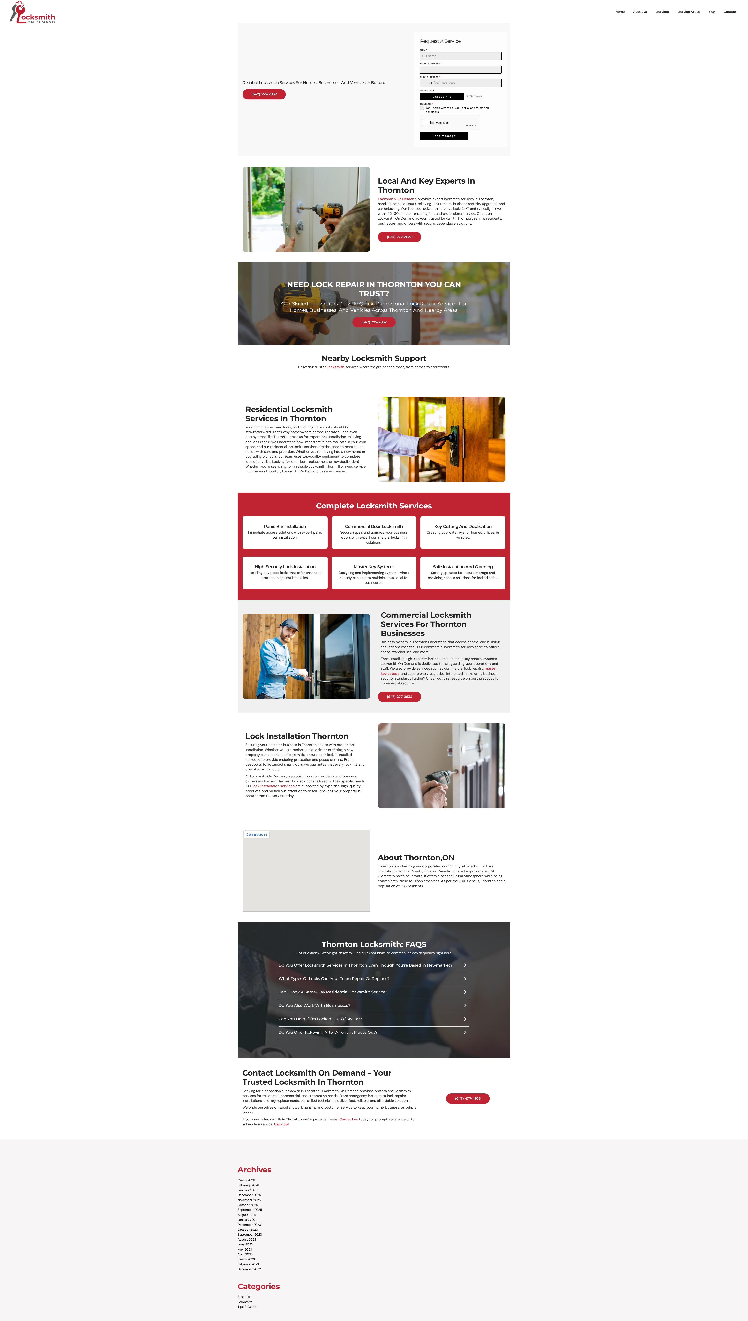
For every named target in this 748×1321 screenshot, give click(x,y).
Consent (426, 104)
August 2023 (247, 1239)
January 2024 (248, 1220)
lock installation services (273, 786)
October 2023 (248, 1230)
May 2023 (245, 1249)
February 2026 (248, 1185)
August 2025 (247, 1215)
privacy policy (460, 108)
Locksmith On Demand (397, 199)
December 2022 (249, 1269)
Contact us (348, 1119)
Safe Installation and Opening (463, 566)
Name (423, 50)
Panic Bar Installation (285, 526)
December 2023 (249, 1225)
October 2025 (248, 1205)
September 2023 (250, 1234)
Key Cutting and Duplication (463, 526)
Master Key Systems (374, 566)
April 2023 (245, 1254)
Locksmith (245, 1302)
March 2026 (246, 1180)
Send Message (444, 136)
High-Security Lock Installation (285, 566)
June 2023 (245, 1244)
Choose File (442, 96)
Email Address (430, 63)
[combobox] (426, 83)
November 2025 (249, 1200)
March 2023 (246, 1259)
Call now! (281, 1124)
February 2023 (248, 1264)
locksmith (335, 367)
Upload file (427, 90)
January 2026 (248, 1190)
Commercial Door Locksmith (374, 526)
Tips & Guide (247, 1307)
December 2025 (249, 1195)
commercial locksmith (389, 537)
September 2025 (250, 1210)
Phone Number (430, 77)
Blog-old (244, 1297)
